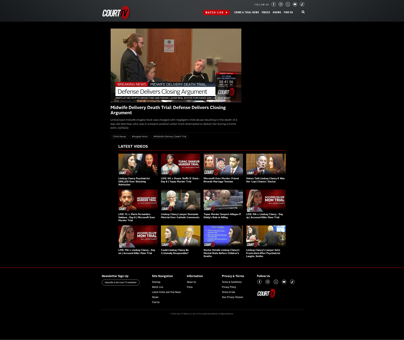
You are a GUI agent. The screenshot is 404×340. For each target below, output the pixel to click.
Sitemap (156, 282)
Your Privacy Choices (232, 297)
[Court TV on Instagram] (281, 5)
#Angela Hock (140, 136)
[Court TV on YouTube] (295, 5)
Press (190, 287)
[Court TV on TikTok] (302, 5)
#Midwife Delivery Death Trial (170, 136)
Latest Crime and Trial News (166, 292)
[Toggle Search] (303, 12)
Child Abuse (119, 136)
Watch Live (214, 12)
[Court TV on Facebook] (273, 5)
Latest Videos (133, 147)
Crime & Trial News (246, 12)
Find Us (288, 12)
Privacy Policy (229, 287)
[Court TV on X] (288, 5)
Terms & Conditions (232, 282)
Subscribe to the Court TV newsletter (121, 282)
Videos (266, 12)
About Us (191, 282)
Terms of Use (228, 292)
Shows (277, 12)
